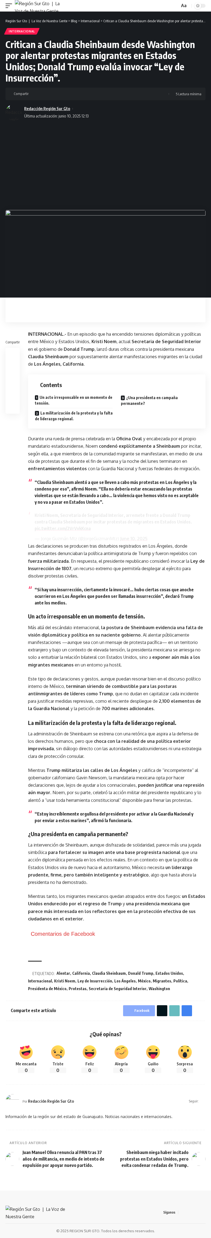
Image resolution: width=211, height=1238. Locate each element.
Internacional (22, 31)
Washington (159, 988)
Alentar (63, 973)
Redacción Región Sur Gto (47, 108)
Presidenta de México (47, 988)
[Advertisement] (105, 163)
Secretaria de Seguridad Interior (117, 988)
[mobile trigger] (10, 6)
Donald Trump (140, 973)
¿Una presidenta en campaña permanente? (149, 400)
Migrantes (162, 981)
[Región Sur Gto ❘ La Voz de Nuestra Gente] (40, 6)
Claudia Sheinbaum (109, 973)
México (144, 981)
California (81, 973)
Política (180, 981)
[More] (68, 93)
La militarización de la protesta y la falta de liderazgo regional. (74, 416)
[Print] (60, 93)
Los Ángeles (125, 981)
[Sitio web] (203, 1101)
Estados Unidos (169, 973)
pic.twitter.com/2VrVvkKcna (63, 528)
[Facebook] (183, 1212)
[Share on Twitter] (43, 93)
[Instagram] (202, 1212)
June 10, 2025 (134, 538)
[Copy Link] (51, 93)
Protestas (78, 988)
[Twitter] (189, 1212)
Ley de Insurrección (94, 981)
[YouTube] (196, 1212)
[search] (175, 6)
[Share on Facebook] (34, 93)
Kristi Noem (64, 981)
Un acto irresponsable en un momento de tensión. (73, 400)
